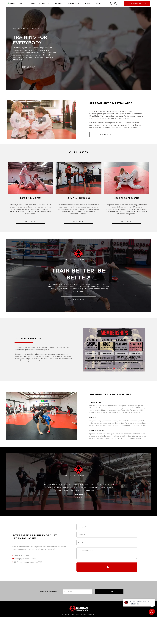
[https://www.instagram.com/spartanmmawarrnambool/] (115, 3)
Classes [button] (43, 3)
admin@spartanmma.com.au (25, 559)
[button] (77, 497)
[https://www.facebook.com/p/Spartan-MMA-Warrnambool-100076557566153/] (110, 3)
